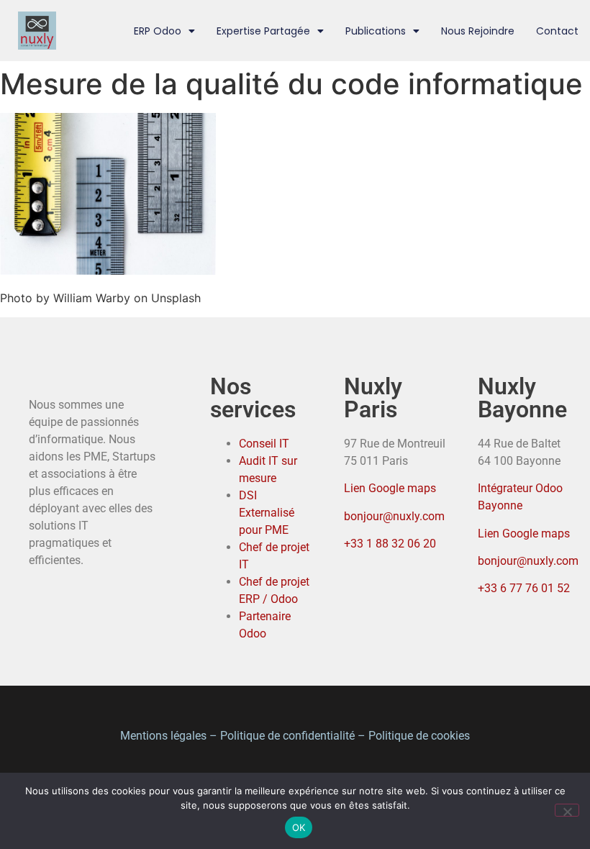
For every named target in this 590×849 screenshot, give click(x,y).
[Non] (567, 810)
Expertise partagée (263, 31)
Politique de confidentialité (287, 736)
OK (299, 827)
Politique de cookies (419, 736)
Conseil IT (264, 443)
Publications (375, 31)
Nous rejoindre (477, 31)
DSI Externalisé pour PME (266, 513)
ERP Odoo (157, 31)
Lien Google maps (390, 488)
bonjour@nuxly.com (394, 516)
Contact (557, 31)
